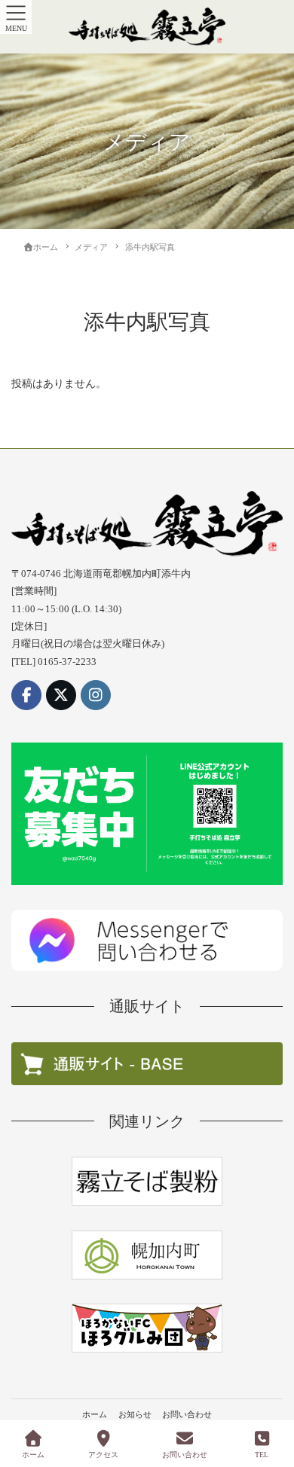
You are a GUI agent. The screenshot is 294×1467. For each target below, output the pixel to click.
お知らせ (135, 1414)
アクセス (103, 1454)
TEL (261, 1454)
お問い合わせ (187, 1414)
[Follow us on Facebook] (26, 695)
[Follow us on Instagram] (96, 695)
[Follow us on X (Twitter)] (61, 695)
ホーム (94, 1414)
